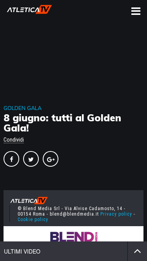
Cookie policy (33, 219)
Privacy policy (116, 214)
